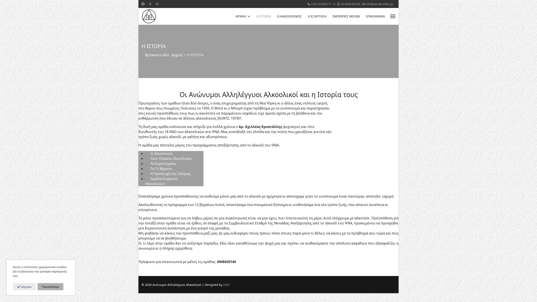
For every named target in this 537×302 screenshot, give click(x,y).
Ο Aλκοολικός (161, 153)
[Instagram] (157, 4)
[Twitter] (150, 4)
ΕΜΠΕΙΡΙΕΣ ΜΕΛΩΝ (346, 16)
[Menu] (392, 16)
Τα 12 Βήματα (161, 168)
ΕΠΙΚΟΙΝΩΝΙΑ (375, 16)
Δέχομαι (26, 287)
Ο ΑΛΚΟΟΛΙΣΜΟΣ (289, 16)
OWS (226, 285)
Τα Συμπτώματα (163, 163)
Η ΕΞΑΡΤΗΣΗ (317, 16)
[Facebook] (143, 4)
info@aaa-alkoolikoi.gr (379, 4)
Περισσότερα (50, 287)
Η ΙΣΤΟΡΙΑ (263, 16)
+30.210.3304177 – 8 (323, 4)
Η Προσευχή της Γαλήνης (170, 173)
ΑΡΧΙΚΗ (241, 16)
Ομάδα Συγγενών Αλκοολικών (161, 181)
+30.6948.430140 (350, 4)
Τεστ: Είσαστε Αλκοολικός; (171, 158)
